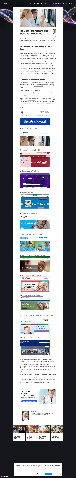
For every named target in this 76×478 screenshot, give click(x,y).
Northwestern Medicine (30, 171)
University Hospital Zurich (31, 129)
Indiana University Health (31, 150)
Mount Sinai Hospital (29, 213)
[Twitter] (31, 417)
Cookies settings (40, 473)
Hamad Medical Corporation (32, 234)
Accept (48, 473)
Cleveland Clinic (28, 192)
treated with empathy (38, 85)
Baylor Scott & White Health (32, 295)
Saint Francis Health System (32, 275)
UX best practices (31, 99)
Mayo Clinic (26, 108)
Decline (57, 473)
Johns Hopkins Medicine (31, 338)
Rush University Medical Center (33, 255)
